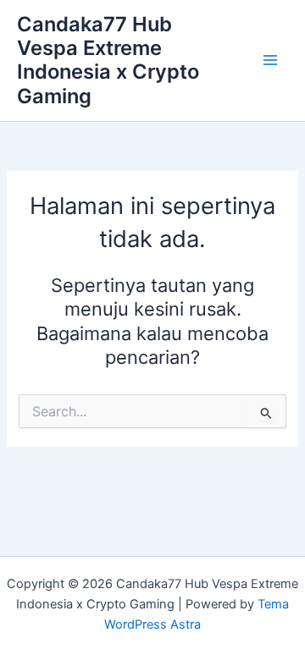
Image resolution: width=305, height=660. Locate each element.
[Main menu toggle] (270, 61)
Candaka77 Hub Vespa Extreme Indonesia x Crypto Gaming (108, 60)
